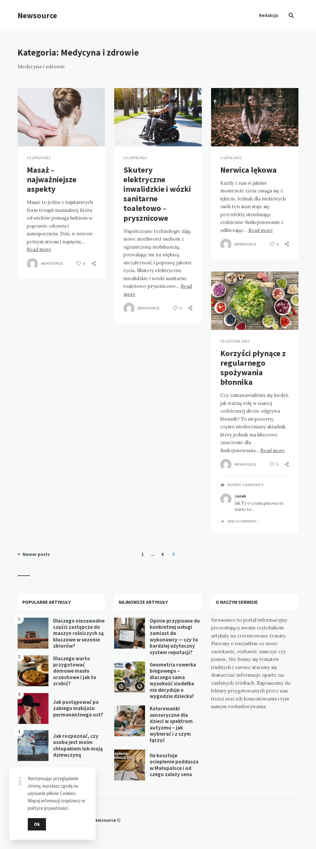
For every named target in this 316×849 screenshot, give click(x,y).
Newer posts (36, 554)
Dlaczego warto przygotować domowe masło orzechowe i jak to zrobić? (74, 671)
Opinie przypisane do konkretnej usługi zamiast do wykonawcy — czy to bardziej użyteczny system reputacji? (175, 636)
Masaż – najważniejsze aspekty (52, 179)
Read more (39, 249)
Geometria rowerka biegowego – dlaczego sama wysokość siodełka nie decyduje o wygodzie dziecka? (173, 680)
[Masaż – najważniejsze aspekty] (27, 131)
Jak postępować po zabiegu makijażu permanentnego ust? (78, 708)
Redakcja (268, 15)
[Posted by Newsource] (32, 263)
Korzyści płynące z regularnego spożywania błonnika (253, 367)
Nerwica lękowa (248, 170)
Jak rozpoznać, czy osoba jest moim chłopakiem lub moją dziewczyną (78, 745)
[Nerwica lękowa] (220, 131)
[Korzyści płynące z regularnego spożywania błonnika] (220, 314)
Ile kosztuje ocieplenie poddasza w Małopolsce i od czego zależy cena (174, 765)
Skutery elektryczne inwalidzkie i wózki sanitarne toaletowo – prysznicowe (157, 194)
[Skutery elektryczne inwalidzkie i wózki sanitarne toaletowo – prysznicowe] (123, 131)
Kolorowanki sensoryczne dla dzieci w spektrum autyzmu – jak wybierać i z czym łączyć (171, 724)
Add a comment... (243, 521)
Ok (37, 824)
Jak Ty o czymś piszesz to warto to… (259, 506)
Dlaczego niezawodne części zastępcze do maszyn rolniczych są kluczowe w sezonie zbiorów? (79, 633)
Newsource (37, 15)
